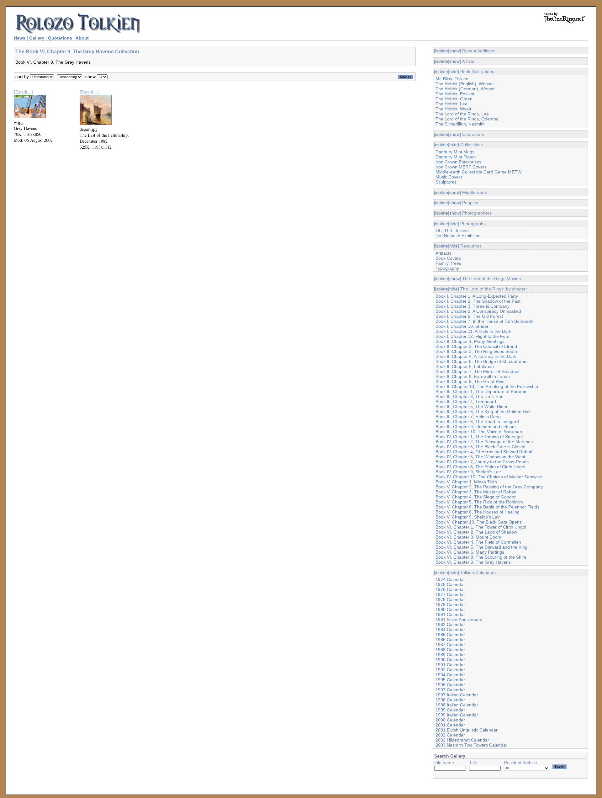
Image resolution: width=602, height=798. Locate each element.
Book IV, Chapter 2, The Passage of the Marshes (484, 441)
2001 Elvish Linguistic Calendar (467, 729)
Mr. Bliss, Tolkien (452, 78)
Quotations (60, 37)
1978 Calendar (450, 599)
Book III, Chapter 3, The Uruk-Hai (469, 396)
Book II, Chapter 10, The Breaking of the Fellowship (487, 386)
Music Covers (449, 176)
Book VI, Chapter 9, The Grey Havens (473, 562)
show (454, 50)
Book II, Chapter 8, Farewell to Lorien (473, 376)
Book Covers (448, 258)
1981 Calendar (450, 614)
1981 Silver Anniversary (459, 619)
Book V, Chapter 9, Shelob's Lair (468, 516)
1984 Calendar (450, 629)
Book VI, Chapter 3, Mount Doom (468, 537)
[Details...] (23, 92)
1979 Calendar (450, 604)
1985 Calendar (450, 634)
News (19, 37)
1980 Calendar (450, 609)
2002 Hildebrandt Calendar (462, 739)
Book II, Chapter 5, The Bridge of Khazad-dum (482, 361)
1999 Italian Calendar (457, 714)
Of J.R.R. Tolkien (452, 230)
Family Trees (448, 263)
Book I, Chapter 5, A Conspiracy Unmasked (478, 311)
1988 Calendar (450, 649)
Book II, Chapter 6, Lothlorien (465, 366)
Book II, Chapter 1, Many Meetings (470, 341)
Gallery (36, 37)
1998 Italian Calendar (457, 704)
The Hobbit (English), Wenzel (465, 83)
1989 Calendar (450, 654)
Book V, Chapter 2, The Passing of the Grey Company (489, 486)
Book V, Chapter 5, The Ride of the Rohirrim (479, 501)
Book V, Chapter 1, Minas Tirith (466, 481)
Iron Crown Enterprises (458, 161)
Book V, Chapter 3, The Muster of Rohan (476, 491)
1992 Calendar (450, 669)
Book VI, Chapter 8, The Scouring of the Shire (481, 557)
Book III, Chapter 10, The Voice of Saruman (479, 431)
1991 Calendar (450, 664)
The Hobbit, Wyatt (453, 108)
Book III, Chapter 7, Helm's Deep (468, 416)
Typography (447, 268)
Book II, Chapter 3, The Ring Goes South (476, 351)
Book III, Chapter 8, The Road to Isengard (477, 421)
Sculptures (446, 181)
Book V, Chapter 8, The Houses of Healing (478, 511)
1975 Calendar (450, 584)
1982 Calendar (450, 624)
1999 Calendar (450, 709)
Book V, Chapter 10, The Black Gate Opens (479, 521)
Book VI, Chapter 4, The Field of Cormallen (478, 542)
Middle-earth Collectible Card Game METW (478, 171)
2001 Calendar (450, 724)
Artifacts (444, 253)
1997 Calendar (450, 689)
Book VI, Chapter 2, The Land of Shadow (476, 532)
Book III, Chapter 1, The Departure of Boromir (481, 391)
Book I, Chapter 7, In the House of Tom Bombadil (484, 321)
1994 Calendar (450, 674)
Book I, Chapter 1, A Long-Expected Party (477, 296)
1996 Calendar (450, 684)
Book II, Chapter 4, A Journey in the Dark (476, 356)
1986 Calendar (450, 639)
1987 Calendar (450, 644)
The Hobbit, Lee (451, 103)
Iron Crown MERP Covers (461, 166)
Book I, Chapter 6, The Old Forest (469, 316)
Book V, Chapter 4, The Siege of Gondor (476, 496)
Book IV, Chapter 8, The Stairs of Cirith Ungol (480, 466)
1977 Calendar (450, 594)
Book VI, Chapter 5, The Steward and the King (481, 547)
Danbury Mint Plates (456, 156)
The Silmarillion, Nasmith (460, 123)
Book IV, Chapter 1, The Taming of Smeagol (479, 436)
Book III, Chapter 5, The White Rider (472, 406)
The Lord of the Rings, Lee (462, 113)
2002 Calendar (450, 734)
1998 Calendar (450, 699)
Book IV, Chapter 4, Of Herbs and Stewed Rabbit (484, 451)
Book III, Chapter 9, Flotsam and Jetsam (476, 426)
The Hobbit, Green (454, 98)
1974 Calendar (450, 579)
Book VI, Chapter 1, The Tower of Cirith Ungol (481, 526)
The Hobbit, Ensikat (455, 93)
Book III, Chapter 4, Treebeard (466, 401)
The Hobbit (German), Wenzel (465, 88)
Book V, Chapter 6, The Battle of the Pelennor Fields (487, 506)
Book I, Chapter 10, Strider (462, 326)
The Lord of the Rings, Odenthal (467, 118)
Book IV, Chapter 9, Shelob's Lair (468, 471)
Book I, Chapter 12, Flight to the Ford (473, 336)
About (82, 37)
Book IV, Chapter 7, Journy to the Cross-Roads (482, 461)
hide (453, 71)
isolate (441, 50)
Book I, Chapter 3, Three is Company (473, 306)
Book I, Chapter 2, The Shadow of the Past (478, 301)
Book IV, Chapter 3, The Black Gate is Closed (480, 446)
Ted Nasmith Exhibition (458, 235)
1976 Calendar (450, 589)
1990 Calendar (450, 659)
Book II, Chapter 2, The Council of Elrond (476, 346)
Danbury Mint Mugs (455, 151)
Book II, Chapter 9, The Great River (471, 381)
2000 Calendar (450, 719)
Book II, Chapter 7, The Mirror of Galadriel (477, 371)
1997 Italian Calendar (457, 694)
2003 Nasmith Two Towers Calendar (471, 744)
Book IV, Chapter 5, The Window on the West (480, 456)
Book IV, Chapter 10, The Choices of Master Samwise (489, 476)
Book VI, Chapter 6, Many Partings (470, 552)
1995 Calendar (450, 679)
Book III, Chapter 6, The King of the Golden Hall (483, 411)
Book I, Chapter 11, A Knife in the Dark (473, 331)
